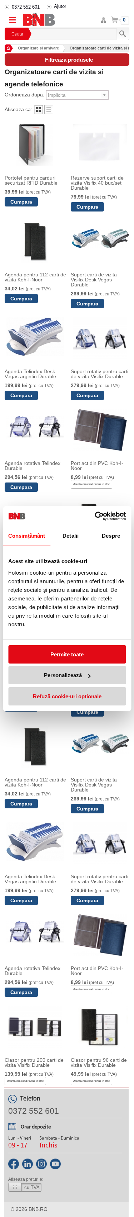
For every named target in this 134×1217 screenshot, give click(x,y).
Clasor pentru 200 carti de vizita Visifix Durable (34, 1062)
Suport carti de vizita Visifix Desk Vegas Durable (94, 279)
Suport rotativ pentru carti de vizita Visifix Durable (99, 374)
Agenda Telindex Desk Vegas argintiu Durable (30, 374)
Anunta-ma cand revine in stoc (91, 484)
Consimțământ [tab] (26, 536)
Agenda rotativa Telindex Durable (32, 466)
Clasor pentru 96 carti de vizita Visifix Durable (99, 1062)
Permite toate (67, 654)
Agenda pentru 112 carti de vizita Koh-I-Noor (35, 277)
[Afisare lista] (48, 112)
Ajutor (60, 6)
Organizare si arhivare (38, 48)
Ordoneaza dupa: (24, 95)
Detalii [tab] (71, 536)
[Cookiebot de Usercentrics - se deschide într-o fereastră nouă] (95, 516)
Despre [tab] (111, 536)
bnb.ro (38, 1209)
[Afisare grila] (38, 112)
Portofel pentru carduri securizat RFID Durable (31, 180)
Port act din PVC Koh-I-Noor (97, 466)
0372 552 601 (26, 7)
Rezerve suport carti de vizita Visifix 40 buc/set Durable (97, 182)
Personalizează (63, 675)
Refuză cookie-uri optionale (67, 696)
